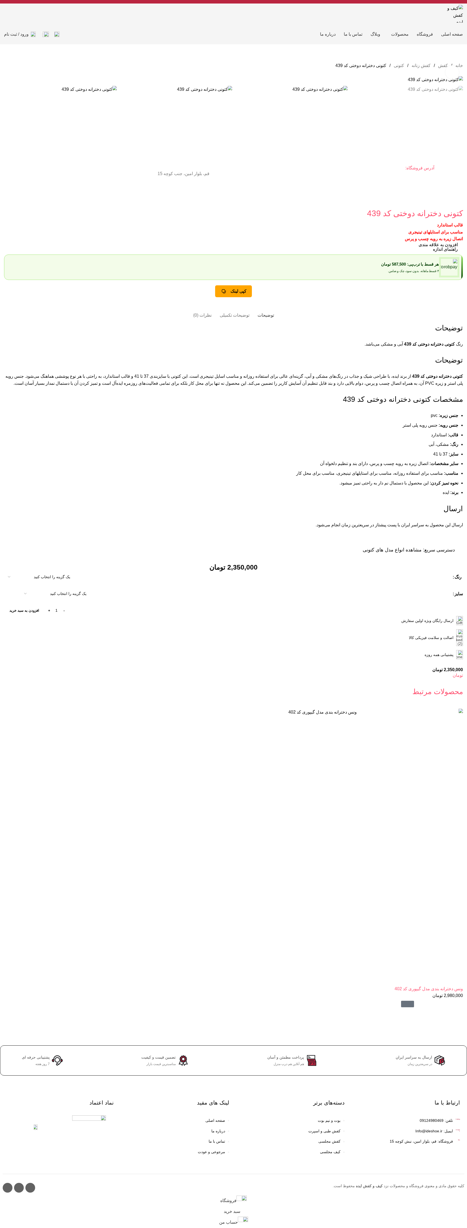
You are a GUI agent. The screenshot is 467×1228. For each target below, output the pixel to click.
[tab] (266, 312)
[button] (407, 1004)
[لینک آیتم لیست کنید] (291, 1120)
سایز (459, 593)
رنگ (458, 577)
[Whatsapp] (7, 1188)
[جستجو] (57, 34)
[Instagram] (30, 1188)
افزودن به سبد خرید (24, 610)
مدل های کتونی (378, 550)
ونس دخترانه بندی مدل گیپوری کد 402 (429, 988)
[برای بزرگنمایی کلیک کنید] (452, 72)
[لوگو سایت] (454, 13)
